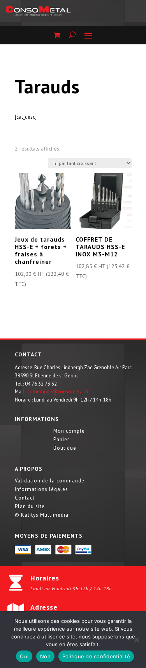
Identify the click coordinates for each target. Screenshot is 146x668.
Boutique (64, 448)
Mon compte (69, 431)
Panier (61, 440)
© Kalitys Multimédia (42, 515)
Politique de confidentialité (96, 656)
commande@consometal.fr (57, 391)
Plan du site (30, 507)
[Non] (136, 639)
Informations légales (41, 490)
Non (45, 656)
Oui (24, 656)
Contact (25, 498)
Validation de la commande (49, 481)
